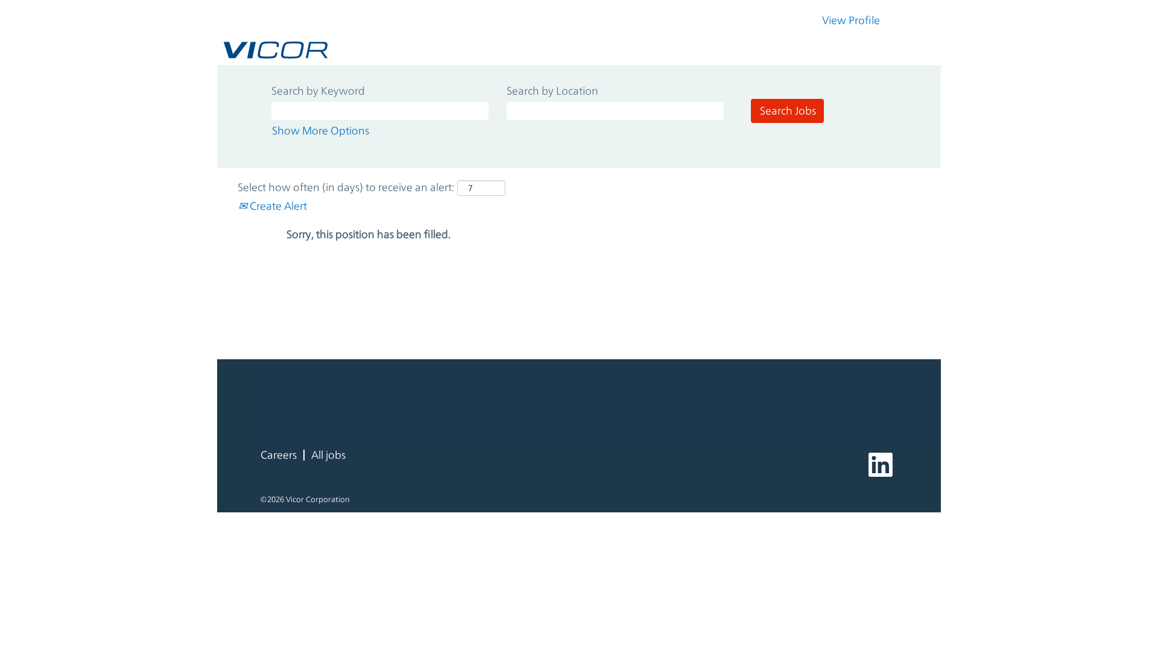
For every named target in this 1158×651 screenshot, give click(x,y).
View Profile (851, 20)
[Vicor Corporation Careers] (275, 50)
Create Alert (277, 206)
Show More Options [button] (320, 130)
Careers (279, 454)
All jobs (328, 454)
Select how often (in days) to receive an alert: (346, 187)
